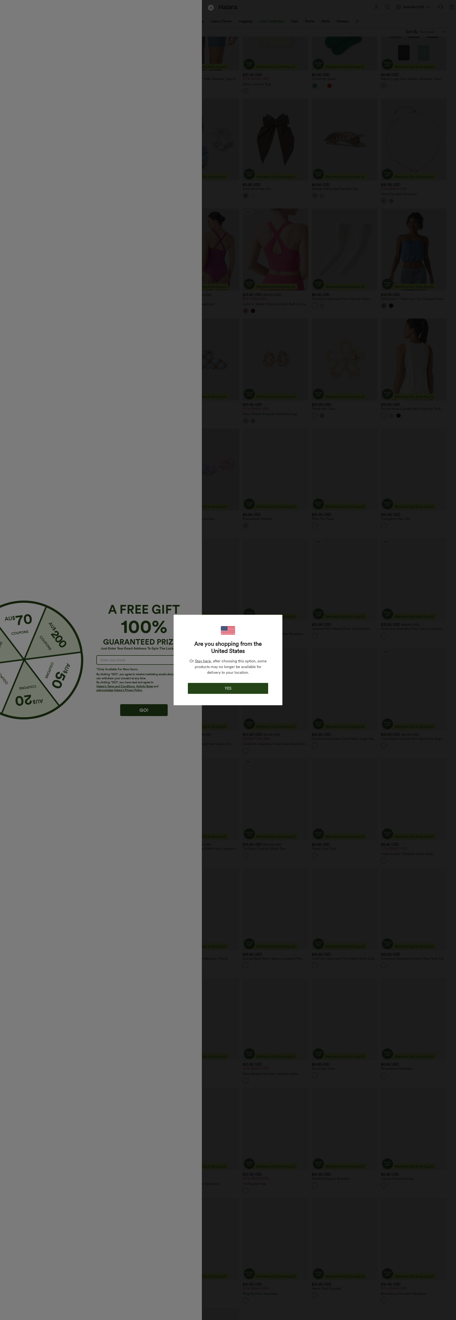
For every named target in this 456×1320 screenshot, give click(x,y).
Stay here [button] (203, 661)
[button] (228, 630)
